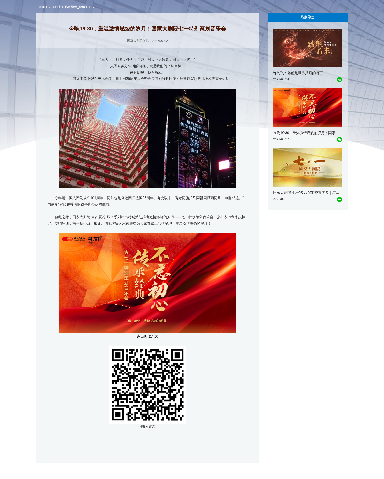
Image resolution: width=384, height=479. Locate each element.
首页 (42, 7)
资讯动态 (55, 7)
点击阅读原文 (147, 336)
